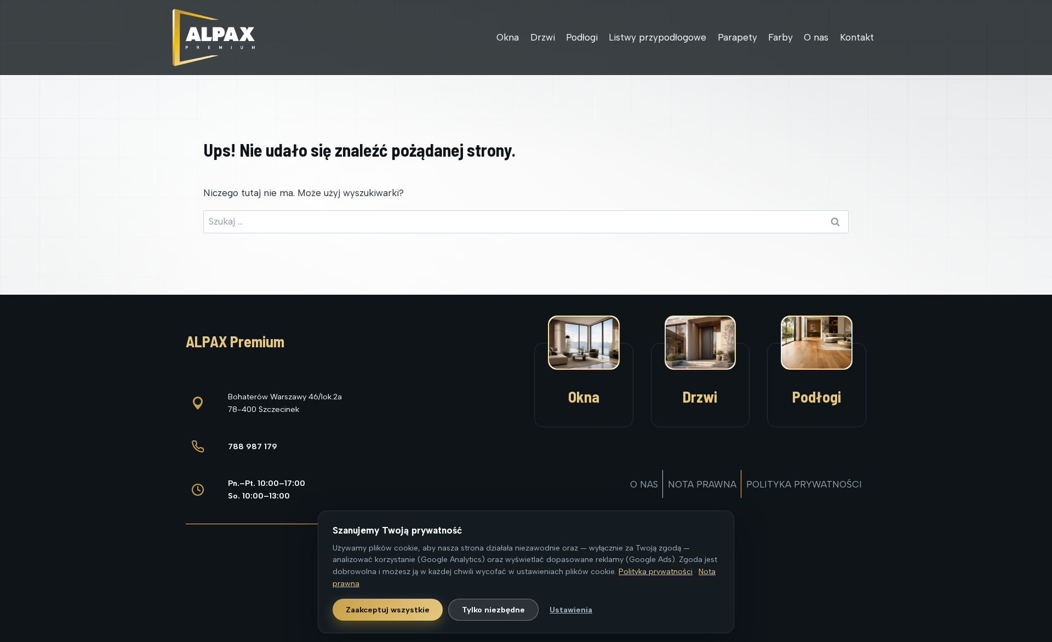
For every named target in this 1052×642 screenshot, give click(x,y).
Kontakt (857, 37)
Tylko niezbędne (493, 610)
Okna (507, 37)
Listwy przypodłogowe (657, 37)
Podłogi (582, 37)
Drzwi (542, 37)
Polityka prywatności (804, 484)
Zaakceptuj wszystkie (388, 610)
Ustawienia (571, 610)
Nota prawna (702, 484)
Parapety (737, 37)
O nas (816, 37)
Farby (780, 37)
